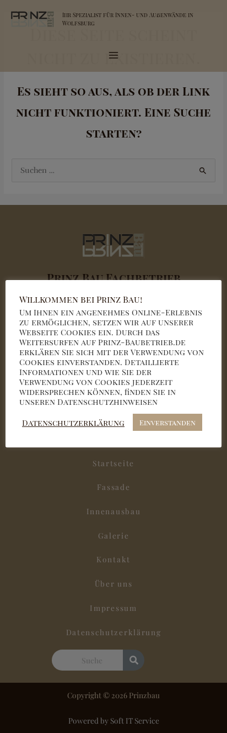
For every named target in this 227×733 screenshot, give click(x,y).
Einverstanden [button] (167, 422)
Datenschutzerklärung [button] (73, 423)
